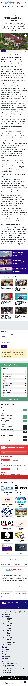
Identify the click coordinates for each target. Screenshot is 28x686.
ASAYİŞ (10, 563)
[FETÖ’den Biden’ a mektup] (14, 41)
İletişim (7, 660)
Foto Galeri (8, 646)
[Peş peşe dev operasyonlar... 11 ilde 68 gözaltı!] (21, 310)
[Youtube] (16, 560)
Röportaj (7, 654)
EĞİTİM (25, 564)
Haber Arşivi (5, 596)
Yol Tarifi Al (15, 460)
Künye (6, 658)
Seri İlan (7, 653)
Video (6, 647)
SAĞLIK (8, 564)
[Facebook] (9, 560)
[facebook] (6, 611)
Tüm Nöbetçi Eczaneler (14, 477)
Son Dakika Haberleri (21, 593)
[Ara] (23, 2)
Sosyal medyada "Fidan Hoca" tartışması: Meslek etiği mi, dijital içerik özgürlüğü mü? (20, 289)
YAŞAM (12, 564)
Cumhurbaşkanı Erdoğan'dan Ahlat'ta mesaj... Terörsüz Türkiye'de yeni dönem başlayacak (7, 317)
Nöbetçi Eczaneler (7, 586)
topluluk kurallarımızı (14, 351)
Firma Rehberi (8, 651)
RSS (4, 602)
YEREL (22, 563)
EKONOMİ (22, 6)
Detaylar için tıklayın (14, 399)
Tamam (24, 678)
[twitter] (10, 611)
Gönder (4, 346)
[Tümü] (26, 482)
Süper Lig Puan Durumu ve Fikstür (16, 668)
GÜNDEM (3, 6)
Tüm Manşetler (5, 593)
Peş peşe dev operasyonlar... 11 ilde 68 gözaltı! (20, 316)
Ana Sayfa (7, 614)
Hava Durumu (19, 586)
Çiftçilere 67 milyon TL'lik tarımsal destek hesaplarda (7, 288)
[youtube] (20, 611)
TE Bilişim (17, 607)
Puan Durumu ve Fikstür (21, 590)
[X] (11, 560)
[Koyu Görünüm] (26, 2)
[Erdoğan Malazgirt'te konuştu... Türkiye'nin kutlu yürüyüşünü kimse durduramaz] (21, 296)
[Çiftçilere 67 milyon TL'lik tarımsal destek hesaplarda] (7, 282)
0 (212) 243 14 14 (6, 460)
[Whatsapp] (19, 560)
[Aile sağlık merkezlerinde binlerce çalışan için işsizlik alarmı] (7, 296)
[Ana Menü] (1, 2)
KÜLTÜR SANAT (18, 564)
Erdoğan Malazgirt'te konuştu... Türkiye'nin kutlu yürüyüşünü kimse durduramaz (20, 303)
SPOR (16, 6)
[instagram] (15, 611)
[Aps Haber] (12, 2)
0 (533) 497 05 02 (6, 469)
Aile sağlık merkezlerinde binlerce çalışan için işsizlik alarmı (7, 302)
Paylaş (4, 51)
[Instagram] (14, 560)
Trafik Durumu (5, 590)
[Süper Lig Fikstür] (26, 404)
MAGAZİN (10, 6)
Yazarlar (7, 649)
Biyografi (7, 656)
